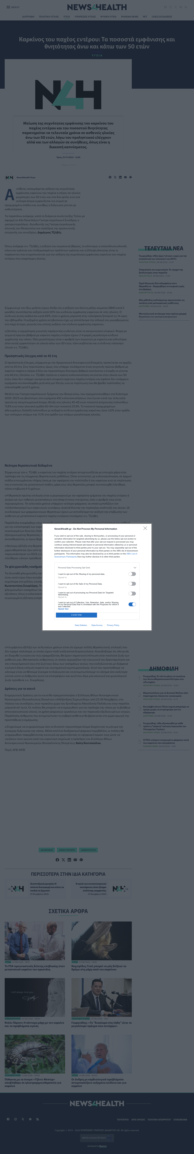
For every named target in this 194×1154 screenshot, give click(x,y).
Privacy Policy (113, 625)
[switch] (132, 574)
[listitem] (97, 567)
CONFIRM (76, 615)
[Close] (146, 529)
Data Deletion (81, 625)
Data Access (97, 625)
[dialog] (97, 577)
